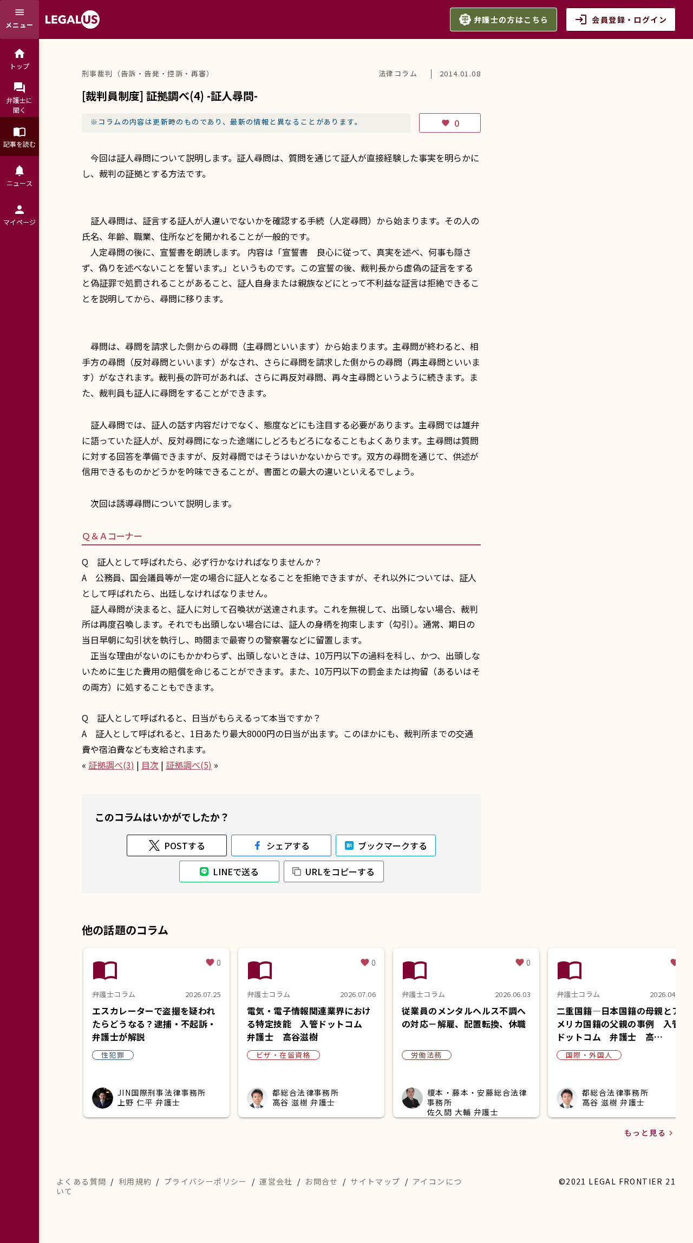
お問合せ (321, 1181)
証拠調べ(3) (111, 764)
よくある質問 (81, 1181)
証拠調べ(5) (189, 764)
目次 (150, 764)
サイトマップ (375, 1181)
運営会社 (276, 1181)
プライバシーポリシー (205, 1181)
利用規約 (135, 1181)
